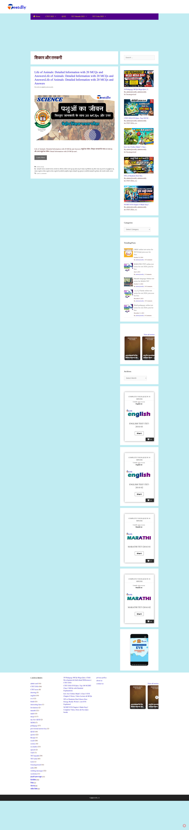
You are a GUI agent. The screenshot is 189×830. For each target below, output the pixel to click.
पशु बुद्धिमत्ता (109, 169)
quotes (33, 735)
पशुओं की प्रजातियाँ (59, 171)
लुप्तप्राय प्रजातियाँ (84, 171)
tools (32, 762)
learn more (40, 157)
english (33, 696)
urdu (32, 768)
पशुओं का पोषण (50, 171)
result (32, 741)
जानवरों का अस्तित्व (58, 169)
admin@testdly (140, 260)
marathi (33, 711)
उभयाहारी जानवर (41, 169)
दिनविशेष (33, 780)
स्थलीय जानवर (109, 171)
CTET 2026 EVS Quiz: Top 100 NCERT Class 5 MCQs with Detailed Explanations (77, 688)
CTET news (34, 690)
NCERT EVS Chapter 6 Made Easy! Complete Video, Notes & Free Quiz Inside (75, 709)
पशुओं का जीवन (42, 171)
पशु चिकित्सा (88, 169)
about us (99, 681)
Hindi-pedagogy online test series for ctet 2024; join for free (143, 307)
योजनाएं (33, 786)
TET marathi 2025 (78, 16)
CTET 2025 (49, 16)
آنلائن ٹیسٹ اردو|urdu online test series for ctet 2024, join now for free (144, 293)
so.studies (34, 747)
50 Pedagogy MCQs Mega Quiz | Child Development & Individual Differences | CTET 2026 (77, 680)
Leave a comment (41, 173)
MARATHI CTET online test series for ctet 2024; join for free (144, 266)
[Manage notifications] (184, 825)
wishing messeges (37, 771)
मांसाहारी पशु (76, 171)
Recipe (33, 738)
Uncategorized (36, 765)
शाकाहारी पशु (92, 171)
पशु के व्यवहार (81, 169)
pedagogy (34, 726)
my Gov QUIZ (35, 720)
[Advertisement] (94, 34)
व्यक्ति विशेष (34, 789)
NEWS (33, 723)
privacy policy (101, 678)
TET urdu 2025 (98, 16)
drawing (33, 692)
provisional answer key (39, 729)
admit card (34, 683)
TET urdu (34, 759)
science (39, 167)
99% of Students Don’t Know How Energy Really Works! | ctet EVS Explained (75, 701)
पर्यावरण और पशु (68, 169)
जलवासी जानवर (49, 169)
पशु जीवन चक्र (95, 169)
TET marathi (35, 756)
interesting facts (36, 705)
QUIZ (64, 16)
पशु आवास (74, 169)
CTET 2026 (34, 686)
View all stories (149, 334)
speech (33, 750)
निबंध (32, 783)
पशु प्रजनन (103, 169)
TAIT (32, 753)
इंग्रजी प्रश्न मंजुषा (36, 777)
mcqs (42, 167)
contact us (100, 684)
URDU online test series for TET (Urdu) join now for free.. (143, 252)
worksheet (34, 774)
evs (32, 698)
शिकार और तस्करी (100, 171)
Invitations (34, 708)
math (32, 714)
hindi (32, 702)
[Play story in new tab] (139, 650)
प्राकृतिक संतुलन (68, 171)
